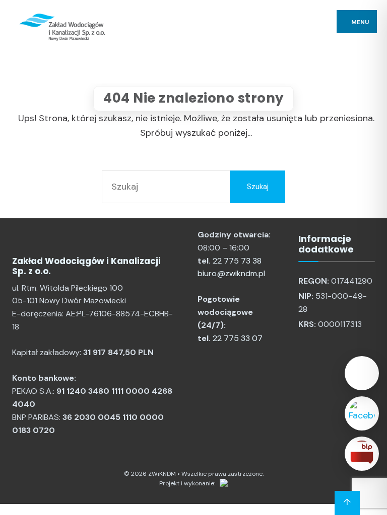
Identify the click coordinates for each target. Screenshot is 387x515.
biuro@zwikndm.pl (231, 273)
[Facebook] (362, 413)
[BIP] (362, 454)
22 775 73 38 (237, 260)
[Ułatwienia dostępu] (362, 373)
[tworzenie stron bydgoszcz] (222, 483)
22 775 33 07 (238, 338)
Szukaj (258, 187)
